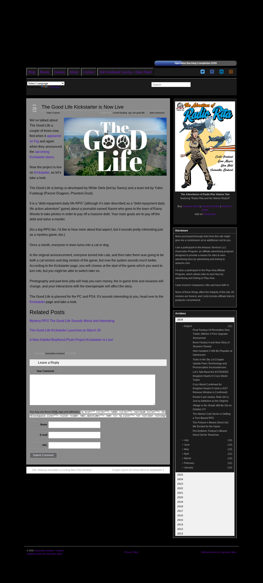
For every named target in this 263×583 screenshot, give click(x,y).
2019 (180, 502)
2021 (180, 492)
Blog (31, 72)
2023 (180, 483)
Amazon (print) (191, 206)
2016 (180, 515)
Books (44, 72)
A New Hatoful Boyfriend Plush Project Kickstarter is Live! (71, 339)
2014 (180, 524)
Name (43, 424)
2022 (180, 488)
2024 (180, 479)
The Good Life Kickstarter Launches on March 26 (65, 330)
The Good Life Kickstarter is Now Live (82, 107)
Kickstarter (41, 172)
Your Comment (45, 371)
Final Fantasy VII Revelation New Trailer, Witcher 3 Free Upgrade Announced (211, 334)
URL (44, 445)
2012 (180, 533)
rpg (130, 112)
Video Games (53, 112)
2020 (180, 497)
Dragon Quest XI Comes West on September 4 (138, 470)
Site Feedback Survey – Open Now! (125, 72)
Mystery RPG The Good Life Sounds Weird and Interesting (72, 321)
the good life (139, 112)
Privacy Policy (131, 552)
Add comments (157, 112)
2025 (180, 474)
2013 (180, 529)
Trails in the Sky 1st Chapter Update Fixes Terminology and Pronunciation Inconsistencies (210, 363)
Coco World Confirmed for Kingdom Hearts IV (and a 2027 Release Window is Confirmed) (210, 388)
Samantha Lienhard (55, 353)
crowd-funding (120, 112)
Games (59, 72)
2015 (180, 520)
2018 (180, 506)
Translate (54, 87)
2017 (180, 511)
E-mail (43, 434)
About (74, 72)
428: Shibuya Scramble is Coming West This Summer (62, 470)
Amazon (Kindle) (210, 206)
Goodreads (209, 214)
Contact (89, 72)
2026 (180, 319)
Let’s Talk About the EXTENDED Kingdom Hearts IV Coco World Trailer (210, 375)
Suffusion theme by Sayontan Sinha (44, 554)
